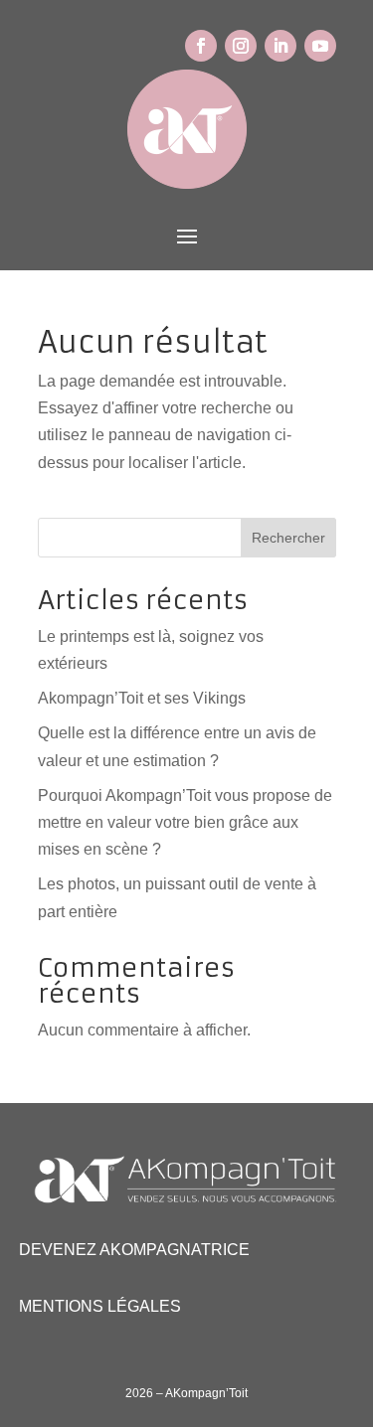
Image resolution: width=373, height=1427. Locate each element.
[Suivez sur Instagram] (241, 46)
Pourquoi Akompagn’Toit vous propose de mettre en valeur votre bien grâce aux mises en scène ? (185, 822)
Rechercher (288, 538)
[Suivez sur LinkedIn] (280, 46)
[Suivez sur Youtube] (320, 46)
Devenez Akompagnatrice (134, 1249)
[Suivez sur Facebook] (201, 46)
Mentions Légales (100, 1306)
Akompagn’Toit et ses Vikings (142, 698)
